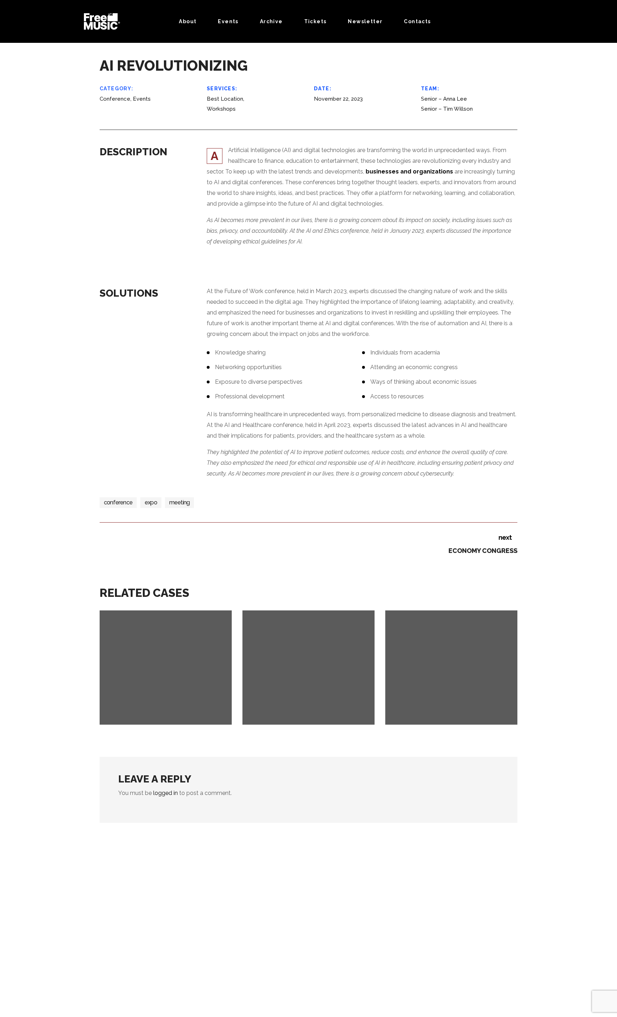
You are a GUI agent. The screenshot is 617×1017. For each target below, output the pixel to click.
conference (118, 502)
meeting (179, 502)
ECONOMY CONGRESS (175, 719)
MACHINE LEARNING (314, 719)
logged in (165, 793)
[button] (538, 21)
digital (178, 709)
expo (151, 502)
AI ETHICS (434, 719)
